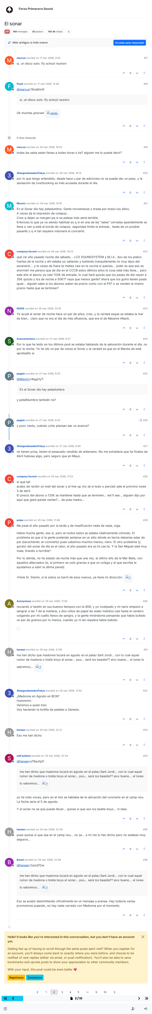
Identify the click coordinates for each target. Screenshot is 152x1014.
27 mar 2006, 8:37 (59, 338)
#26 (145, 420)
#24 (145, 338)
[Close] (142, 937)
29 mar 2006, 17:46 (49, 520)
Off (7, 31)
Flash (20, 83)
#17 (146, 57)
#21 (146, 203)
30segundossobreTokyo (31, 172)
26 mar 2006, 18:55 (51, 147)
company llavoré (27, 251)
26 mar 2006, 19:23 (62, 251)
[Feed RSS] (69, 32)
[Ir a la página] (87, 992)
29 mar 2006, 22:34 (56, 755)
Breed (20, 859)
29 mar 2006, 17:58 (56, 601)
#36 (145, 859)
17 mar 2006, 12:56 (48, 83)
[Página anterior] (37, 992)
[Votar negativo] (137, 73)
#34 (145, 755)
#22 (145, 251)
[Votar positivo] (124, 73)
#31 (146, 649)
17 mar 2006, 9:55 (50, 57)
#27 (145, 446)
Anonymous (24, 601)
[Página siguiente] (114, 992)
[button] (5, 1009)
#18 (146, 83)
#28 (145, 476)
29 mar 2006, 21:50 (71, 690)
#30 (145, 601)
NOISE (20, 308)
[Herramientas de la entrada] (144, 73)
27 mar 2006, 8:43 (49, 373)
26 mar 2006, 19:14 (70, 172)
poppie (21, 373)
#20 (145, 172)
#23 (145, 308)
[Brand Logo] (11, 8)
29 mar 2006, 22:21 (51, 729)
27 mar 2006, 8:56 (70, 446)
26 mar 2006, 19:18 (51, 203)
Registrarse (16, 977)
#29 (145, 520)
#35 (145, 829)
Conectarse (35, 977)
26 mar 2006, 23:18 (50, 308)
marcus (21, 57)
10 (105, 992)
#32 (145, 690)
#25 (145, 373)
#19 (146, 147)
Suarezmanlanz (26, 338)
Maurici (21, 203)
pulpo (20, 520)
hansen (21, 649)
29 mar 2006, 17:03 (62, 476)
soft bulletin (24, 755)
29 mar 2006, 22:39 (51, 829)
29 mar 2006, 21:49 (51, 649)
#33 (145, 729)
